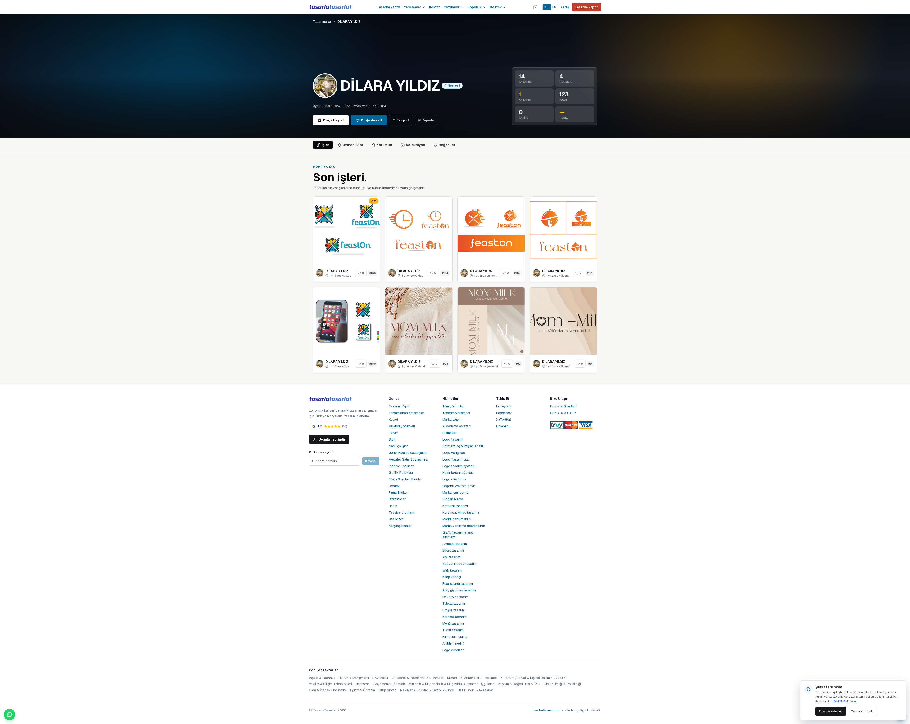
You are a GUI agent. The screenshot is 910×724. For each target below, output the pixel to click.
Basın (393, 506)
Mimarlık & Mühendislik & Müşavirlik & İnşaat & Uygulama (452, 684)
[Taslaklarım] (535, 7)
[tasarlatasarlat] (330, 7)
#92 (518, 363)
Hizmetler (449, 433)
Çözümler (452, 7)
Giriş (565, 7)
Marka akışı (450, 419)
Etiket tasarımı (453, 550)
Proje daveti (371, 120)
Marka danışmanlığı (456, 519)
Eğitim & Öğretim (362, 690)
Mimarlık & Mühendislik (464, 678)
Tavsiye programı (402, 512)
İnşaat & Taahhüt (322, 678)
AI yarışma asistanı (456, 426)
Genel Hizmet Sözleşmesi (408, 453)
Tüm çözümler (453, 406)
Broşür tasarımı (453, 610)
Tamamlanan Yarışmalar (406, 413)
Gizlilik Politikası (401, 472)
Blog (392, 439)
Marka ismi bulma (455, 492)
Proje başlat (333, 120)
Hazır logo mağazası (458, 472)
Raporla (428, 120)
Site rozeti (396, 519)
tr (547, 7)
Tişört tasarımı (453, 630)
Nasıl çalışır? (398, 446)
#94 (445, 363)
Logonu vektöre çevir (458, 486)
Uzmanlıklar (353, 145)
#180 (372, 363)
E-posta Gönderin (564, 406)
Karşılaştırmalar (400, 526)
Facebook (504, 413)
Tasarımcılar (322, 21)
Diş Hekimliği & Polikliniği (562, 684)
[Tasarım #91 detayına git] (563, 321)
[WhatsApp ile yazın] (9, 714)
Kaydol (370, 461)
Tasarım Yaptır (388, 7)
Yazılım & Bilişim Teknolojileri (330, 684)
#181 (590, 273)
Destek (496, 7)
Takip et (403, 120)
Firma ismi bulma (454, 637)
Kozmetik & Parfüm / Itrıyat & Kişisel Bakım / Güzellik (525, 678)
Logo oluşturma (454, 479)
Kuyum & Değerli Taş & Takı (519, 684)
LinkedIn (502, 426)
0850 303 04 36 (563, 413)
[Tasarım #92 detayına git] (491, 321)
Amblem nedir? (453, 643)
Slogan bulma (452, 499)
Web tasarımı (452, 570)
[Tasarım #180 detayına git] (346, 321)
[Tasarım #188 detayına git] (346, 230)
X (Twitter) (503, 419)
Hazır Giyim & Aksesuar (475, 690)
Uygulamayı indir (332, 439)
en (554, 7)
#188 (372, 273)
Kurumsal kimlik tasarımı (460, 512)
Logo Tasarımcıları (456, 459)
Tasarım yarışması (456, 413)
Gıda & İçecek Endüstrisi (327, 690)
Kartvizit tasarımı (455, 506)
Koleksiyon (415, 145)
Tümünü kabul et (830, 711)
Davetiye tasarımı (455, 597)
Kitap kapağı (451, 577)
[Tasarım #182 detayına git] (491, 230)
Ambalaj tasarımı (455, 544)
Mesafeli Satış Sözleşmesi (408, 459)
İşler (325, 145)
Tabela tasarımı (454, 603)
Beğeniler (447, 145)
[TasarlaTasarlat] (330, 399)
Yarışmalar (412, 7)
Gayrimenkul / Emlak (389, 684)
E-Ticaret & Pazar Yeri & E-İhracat (417, 678)
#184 (445, 273)
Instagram (503, 406)
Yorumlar (384, 145)
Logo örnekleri (453, 650)
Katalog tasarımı (454, 617)
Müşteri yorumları (402, 426)
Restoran (363, 684)
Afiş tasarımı (451, 557)
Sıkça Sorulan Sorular (405, 479)
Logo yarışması (454, 453)
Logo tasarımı (452, 439)
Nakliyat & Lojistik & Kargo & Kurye (427, 690)
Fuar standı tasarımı (457, 583)
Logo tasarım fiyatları (458, 466)
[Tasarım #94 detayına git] (418, 321)
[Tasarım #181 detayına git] (563, 230)
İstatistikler (397, 499)
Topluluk (475, 7)
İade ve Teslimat (401, 466)
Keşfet (434, 7)
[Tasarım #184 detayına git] (418, 230)
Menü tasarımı (453, 623)
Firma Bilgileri (398, 492)
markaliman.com (546, 710)
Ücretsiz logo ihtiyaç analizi (463, 446)
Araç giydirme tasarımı (459, 590)
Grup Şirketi (387, 690)
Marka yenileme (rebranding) (463, 526)
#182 (517, 273)
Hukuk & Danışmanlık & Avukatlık (363, 678)
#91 (590, 363)
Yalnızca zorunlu (862, 711)
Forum (393, 433)
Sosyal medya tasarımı (459, 564)
